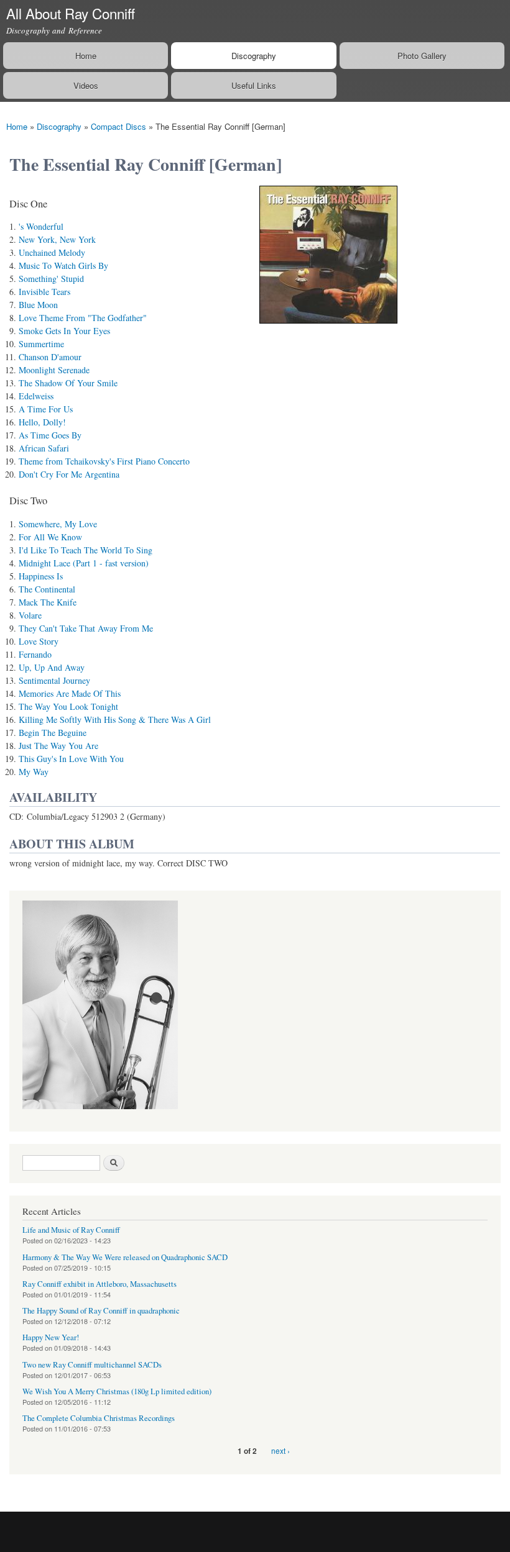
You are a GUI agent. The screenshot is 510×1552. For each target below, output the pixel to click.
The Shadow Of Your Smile (68, 383)
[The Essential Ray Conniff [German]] (328, 329)
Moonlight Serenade (54, 370)
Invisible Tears (44, 291)
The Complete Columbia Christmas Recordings (98, 1418)
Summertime (41, 344)
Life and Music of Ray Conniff (71, 1230)
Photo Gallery (422, 55)
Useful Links (253, 85)
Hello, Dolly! (42, 422)
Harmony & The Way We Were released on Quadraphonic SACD (125, 1257)
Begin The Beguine (52, 732)
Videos (85, 85)
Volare (30, 615)
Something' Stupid (51, 278)
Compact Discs (118, 126)
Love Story (38, 641)
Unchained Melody (52, 252)
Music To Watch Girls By (63, 265)
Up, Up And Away (52, 667)
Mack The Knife (47, 602)
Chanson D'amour (50, 357)
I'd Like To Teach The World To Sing (85, 550)
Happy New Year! (50, 1337)
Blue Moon (38, 305)
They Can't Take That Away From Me (86, 628)
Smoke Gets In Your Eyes (64, 331)
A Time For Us (46, 409)
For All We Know (50, 537)
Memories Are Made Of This (70, 693)
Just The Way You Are (58, 745)
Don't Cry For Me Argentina (69, 474)
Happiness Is (41, 576)
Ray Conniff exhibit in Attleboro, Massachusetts (99, 1284)
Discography (253, 55)
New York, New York (57, 239)
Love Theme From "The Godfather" (83, 318)
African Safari (44, 448)
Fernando (35, 654)
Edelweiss (36, 396)
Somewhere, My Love (58, 524)
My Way (34, 772)
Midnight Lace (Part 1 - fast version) (84, 563)
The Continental (47, 589)
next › (280, 1450)
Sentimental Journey (54, 680)
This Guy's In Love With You (71, 759)
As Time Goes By (50, 435)
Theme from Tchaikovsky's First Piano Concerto (104, 461)
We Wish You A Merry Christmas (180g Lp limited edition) (116, 1391)
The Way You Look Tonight (68, 706)
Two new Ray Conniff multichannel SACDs (92, 1364)
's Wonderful (41, 226)
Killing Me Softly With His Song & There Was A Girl (115, 719)
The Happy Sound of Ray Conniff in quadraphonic (101, 1310)
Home (85, 55)
